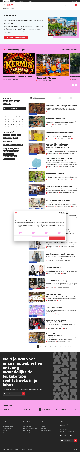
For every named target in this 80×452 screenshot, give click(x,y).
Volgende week (7, 103)
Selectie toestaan (39, 238)
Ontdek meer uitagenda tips (69, 49)
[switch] (33, 233)
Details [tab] (40, 216)
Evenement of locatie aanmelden (29, 428)
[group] (19, 67)
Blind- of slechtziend (8, 154)
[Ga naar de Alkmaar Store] (76, 5)
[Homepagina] (3, 8)
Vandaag (5, 101)
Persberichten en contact (47, 424)
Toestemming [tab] (22, 216)
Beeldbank (43, 428)
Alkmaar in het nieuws (46, 430)
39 (68, 346)
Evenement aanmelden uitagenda (16, 37)
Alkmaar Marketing (26, 432)
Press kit (43, 426)
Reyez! (11, 449)
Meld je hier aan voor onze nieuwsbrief (13, 22)
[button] (74, 1)
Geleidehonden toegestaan (9, 156)
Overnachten (26, 409)
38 (65, 346)
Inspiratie (66, 5)
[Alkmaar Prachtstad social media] (74, 449)
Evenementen (6, 135)
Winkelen (5, 430)
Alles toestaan (57, 238)
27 (16, 124)
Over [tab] (58, 216)
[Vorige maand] (5, 108)
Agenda (36, 5)
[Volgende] (70, 346)
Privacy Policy (23, 449)
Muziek (18, 135)
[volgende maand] (24, 108)
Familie (15, 144)
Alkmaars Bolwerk (26, 430)
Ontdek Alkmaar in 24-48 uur (9, 435)
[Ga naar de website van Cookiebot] (60, 213)
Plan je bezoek (57, 5)
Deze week (17, 101)
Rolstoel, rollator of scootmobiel (11, 151)
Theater (15, 137)
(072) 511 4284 (63, 429)
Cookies (16, 449)
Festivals (13, 135)
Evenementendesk (26, 426)
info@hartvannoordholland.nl (67, 431)
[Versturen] (23, 393)
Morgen (11, 101)
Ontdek (42, 5)
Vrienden (10, 144)
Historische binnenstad (8, 426)
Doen (48, 5)
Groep (4, 144)
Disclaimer (30, 449)
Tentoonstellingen (7, 137)
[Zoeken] (73, 5)
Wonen (14, 1)
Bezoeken (6, 1)
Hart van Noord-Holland (27, 424)
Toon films (74, 98)
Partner (20, 144)
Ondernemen (22, 1)
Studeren (30, 1)
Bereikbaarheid (46, 409)
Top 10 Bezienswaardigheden (9, 424)
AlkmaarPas (64, 98)
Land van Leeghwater (8, 428)
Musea (4, 432)
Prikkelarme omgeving (8, 158)
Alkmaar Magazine (26, 435)
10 (60, 346)
